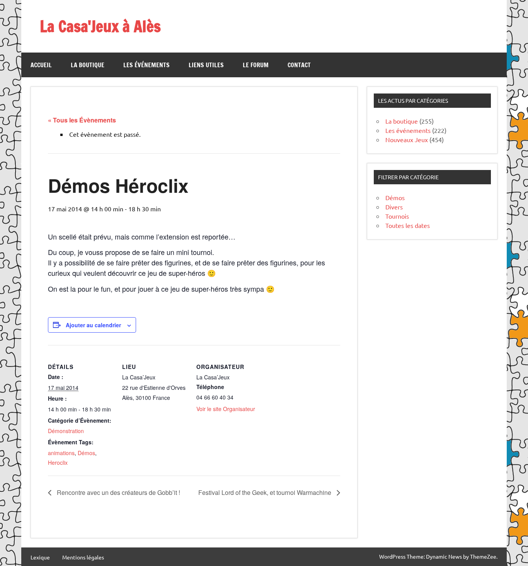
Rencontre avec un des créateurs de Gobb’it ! (117, 492)
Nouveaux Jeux (406, 139)
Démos (86, 453)
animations (61, 453)
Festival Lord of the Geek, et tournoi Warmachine (265, 492)
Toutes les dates (407, 225)
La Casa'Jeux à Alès (100, 26)
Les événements (146, 65)
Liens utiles (206, 65)
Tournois (397, 216)
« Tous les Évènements (82, 120)
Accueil (41, 65)
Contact (299, 65)
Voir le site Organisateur (225, 409)
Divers (394, 207)
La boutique (87, 65)
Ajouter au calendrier (93, 325)
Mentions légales (83, 557)
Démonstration (66, 431)
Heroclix (58, 462)
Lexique (40, 557)
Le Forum (256, 65)
